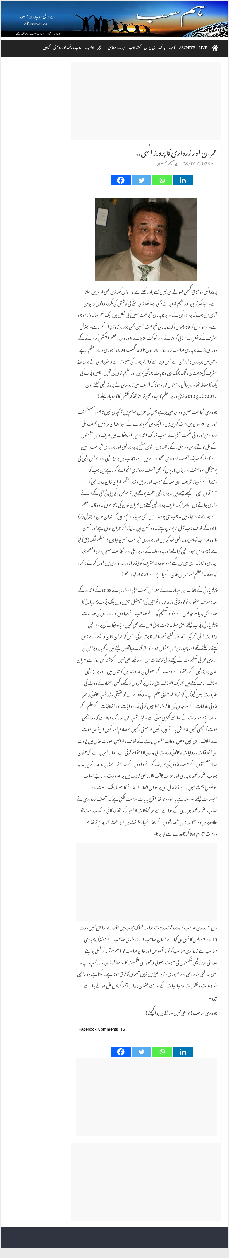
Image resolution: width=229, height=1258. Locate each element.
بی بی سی (149, 46)
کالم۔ (172, 46)
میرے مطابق (116, 46)
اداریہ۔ (89, 46)
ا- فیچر (101, 46)
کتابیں (46, 46)
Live (203, 46)
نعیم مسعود (166, 162)
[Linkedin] (183, 180)
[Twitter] (141, 180)
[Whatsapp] (162, 180)
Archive (187, 46)
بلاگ (161, 46)
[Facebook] (121, 180)
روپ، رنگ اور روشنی (67, 46)
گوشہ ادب (135, 46)
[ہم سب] (114, 19)
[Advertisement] (146, 101)
